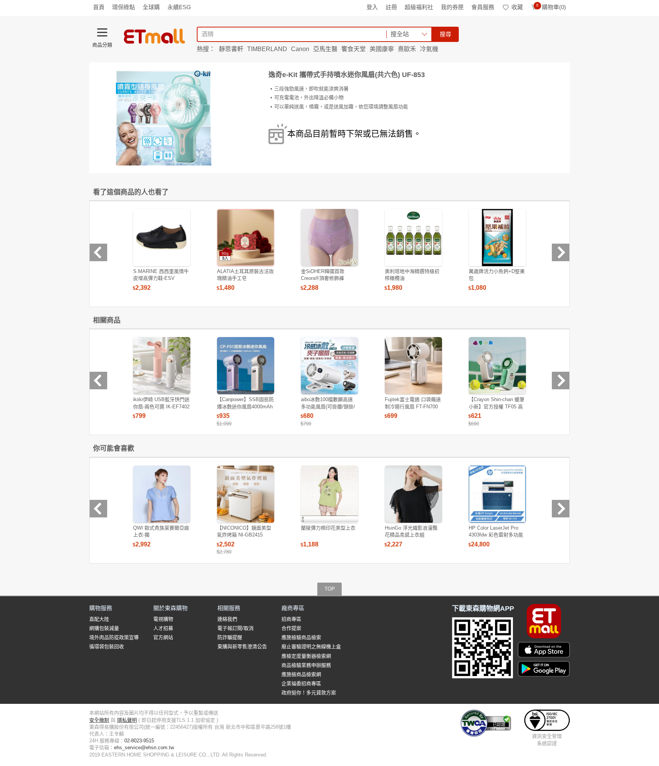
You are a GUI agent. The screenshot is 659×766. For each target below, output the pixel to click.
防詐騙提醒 (229, 637)
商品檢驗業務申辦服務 (306, 665)
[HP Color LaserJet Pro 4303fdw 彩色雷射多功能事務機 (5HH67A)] (497, 494)
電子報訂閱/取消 (235, 628)
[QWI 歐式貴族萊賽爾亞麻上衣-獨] (161, 494)
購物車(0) (551, 7)
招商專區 (291, 619)
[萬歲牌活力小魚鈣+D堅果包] (497, 237)
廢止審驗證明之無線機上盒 (311, 646)
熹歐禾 (407, 49)
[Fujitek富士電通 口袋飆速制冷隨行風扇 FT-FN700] (413, 365)
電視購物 (163, 619)
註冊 (391, 7)
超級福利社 (419, 7)
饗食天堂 (353, 49)
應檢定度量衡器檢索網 (306, 656)
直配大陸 (99, 619)
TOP (330, 589)
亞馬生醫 (325, 49)
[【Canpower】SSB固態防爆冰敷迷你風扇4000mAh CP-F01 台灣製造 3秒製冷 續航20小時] (245, 365)
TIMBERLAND (267, 49)
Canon (300, 49)
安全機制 (99, 720)
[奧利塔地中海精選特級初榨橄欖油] (413, 237)
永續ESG (179, 7)
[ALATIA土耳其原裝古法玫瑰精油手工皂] (245, 237)
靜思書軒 (231, 49)
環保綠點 (123, 7)
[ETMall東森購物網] (154, 36)
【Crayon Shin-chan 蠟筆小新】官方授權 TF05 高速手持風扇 (496, 406)
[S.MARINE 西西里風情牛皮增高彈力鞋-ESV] (161, 237)
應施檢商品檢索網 (301, 674)
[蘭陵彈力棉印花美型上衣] (329, 494)
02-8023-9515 (139, 741)
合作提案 (291, 628)
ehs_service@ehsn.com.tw (144, 747)
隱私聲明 (127, 720)
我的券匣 (452, 7)
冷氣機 (429, 49)
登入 (372, 7)
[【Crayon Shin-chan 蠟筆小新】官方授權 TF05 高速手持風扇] (497, 365)
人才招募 (163, 628)
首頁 (98, 7)
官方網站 (163, 637)
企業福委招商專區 (301, 683)
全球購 (151, 7)
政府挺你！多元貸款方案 (308, 692)
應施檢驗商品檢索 (301, 637)
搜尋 (445, 34)
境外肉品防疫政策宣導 (114, 637)
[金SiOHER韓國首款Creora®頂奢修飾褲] (329, 237)
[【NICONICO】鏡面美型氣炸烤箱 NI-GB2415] (245, 494)
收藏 (517, 7)
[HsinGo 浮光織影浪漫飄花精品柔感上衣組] (413, 494)
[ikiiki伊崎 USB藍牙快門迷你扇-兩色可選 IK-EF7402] (161, 365)
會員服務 (482, 7)
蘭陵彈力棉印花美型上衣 (328, 528)
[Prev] (98, 252)
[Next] (560, 252)
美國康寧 (382, 49)
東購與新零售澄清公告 (242, 646)
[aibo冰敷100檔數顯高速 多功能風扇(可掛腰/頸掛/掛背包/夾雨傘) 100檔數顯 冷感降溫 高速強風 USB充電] (329, 365)
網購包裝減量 (104, 628)
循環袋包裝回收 (106, 646)
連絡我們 (227, 619)
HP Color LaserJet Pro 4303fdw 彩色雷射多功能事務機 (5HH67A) (496, 534)
